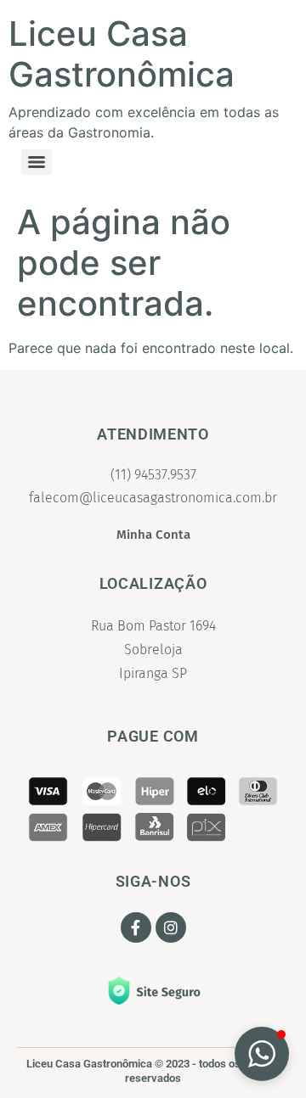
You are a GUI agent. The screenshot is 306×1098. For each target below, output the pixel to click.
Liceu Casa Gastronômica (121, 54)
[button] (262, 1054)
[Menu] (36, 162)
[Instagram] (171, 927)
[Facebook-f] (136, 927)
